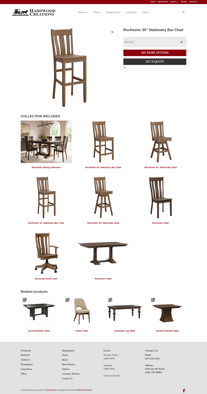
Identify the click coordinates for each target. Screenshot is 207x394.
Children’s (25, 360)
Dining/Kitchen (113, 12)
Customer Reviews (71, 374)
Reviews (184, 2)
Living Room (131, 12)
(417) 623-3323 (152, 359)
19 (124, 68)
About (153, 2)
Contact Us (193, 2)
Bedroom (82, 12)
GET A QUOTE (155, 61)
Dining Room (27, 365)
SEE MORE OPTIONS (155, 52)
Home (65, 355)
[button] (112, 32)
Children (96, 12)
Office (145, 12)
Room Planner (163, 2)
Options (173, 2)
